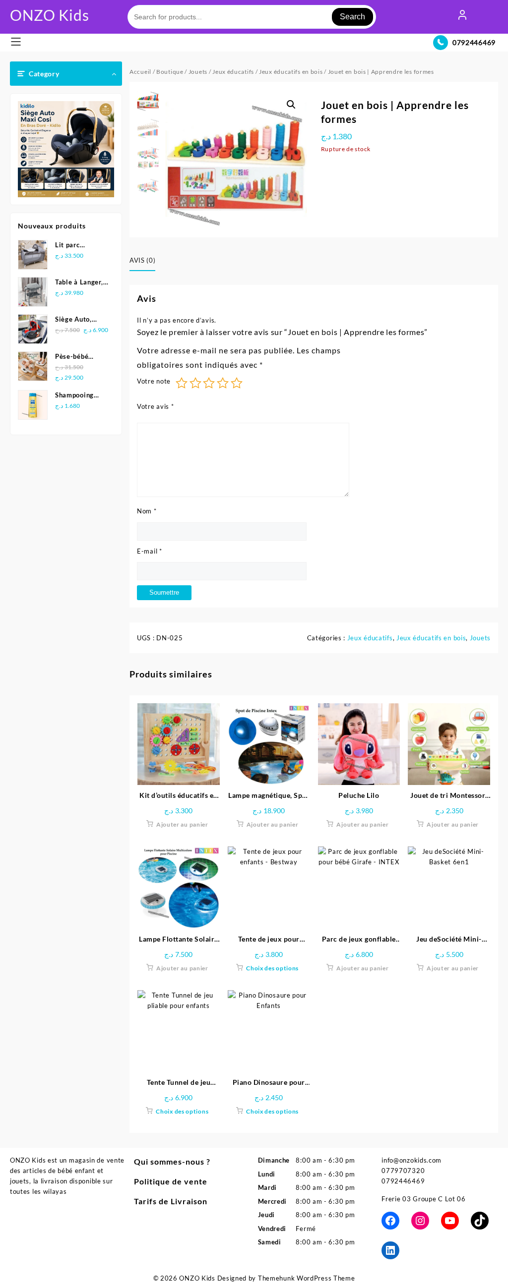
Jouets (198, 71)
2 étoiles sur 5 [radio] (195, 383)
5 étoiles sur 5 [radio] (237, 383)
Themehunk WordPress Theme (306, 1278)
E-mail (149, 551)
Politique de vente (170, 1181)
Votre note (154, 381)
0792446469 (474, 42)
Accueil (140, 71)
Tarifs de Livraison (170, 1201)
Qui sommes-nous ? (172, 1161)
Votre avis (155, 406)
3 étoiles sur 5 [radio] (209, 383)
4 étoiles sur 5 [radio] (223, 383)
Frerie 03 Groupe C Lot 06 (423, 1199)
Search (352, 16)
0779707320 (403, 1171)
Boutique (170, 71)
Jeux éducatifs (233, 71)
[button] (291, 104)
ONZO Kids (49, 15)
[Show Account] (462, 17)
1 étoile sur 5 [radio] (182, 383)
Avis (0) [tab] (142, 260)
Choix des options (272, 968)
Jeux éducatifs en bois (290, 71)
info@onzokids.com (411, 1160)
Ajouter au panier (182, 824)
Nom (147, 511)
